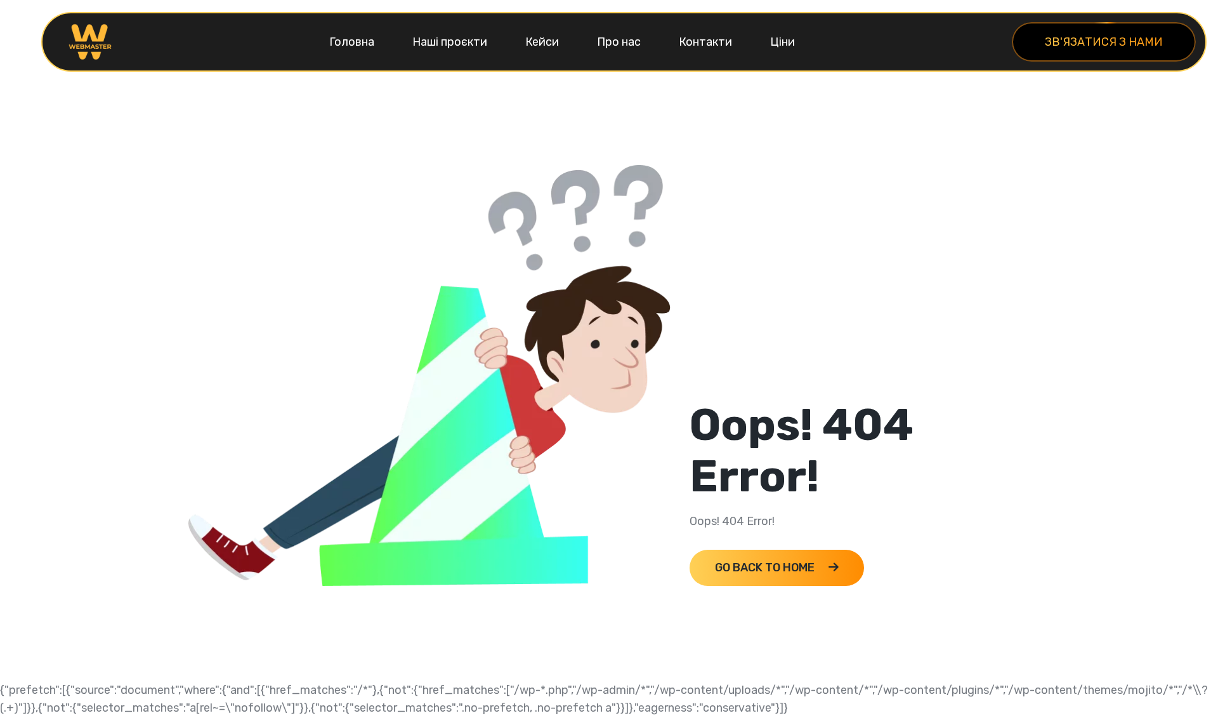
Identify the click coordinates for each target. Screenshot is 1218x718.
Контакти (705, 42)
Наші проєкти (449, 42)
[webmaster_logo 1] (90, 41)
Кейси (542, 42)
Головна (351, 42)
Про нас (619, 42)
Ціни (782, 42)
